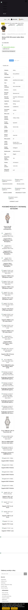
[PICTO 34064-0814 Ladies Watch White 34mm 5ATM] (7, 361)
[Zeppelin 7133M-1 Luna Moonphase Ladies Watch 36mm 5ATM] (7, 283)
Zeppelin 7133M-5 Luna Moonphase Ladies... (8, 276)
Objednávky (3, 579)
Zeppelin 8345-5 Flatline (7, 474)
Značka (5, 4)
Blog (4, 13)
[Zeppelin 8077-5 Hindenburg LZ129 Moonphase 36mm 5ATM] (7, 235)
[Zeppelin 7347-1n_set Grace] (7, 503)
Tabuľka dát (5, 65)
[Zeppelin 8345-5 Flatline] (7, 471)
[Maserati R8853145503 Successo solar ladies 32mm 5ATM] (7, 437)
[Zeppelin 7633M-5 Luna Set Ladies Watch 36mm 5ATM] (7, 315)
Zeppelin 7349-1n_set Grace (7, 516)
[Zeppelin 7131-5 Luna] (7, 521)
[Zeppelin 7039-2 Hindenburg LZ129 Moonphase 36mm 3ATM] (7, 259)
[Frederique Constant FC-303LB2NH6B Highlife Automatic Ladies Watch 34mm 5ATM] (7, 396)
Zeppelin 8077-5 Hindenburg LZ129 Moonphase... (7, 240)
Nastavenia (6, 608)
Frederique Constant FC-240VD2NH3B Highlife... (7, 389)
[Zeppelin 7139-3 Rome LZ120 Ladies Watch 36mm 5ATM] (7, 305)
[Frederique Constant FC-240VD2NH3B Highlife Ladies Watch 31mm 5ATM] (7, 384)
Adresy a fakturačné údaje (6, 584)
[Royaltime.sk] (4, 2)
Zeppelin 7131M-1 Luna (8, 531)
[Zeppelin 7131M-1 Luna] (7, 528)
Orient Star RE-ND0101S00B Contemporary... (7, 228)
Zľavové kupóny (4, 588)
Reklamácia (4, 599)
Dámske (5, 6)
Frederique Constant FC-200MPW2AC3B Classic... (7, 412)
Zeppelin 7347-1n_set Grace (7, 506)
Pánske (5, 8)
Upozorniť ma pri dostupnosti (8, 51)
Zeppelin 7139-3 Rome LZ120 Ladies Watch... (7, 309)
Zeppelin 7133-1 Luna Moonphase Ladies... (7, 298)
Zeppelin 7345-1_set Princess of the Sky (7, 497)
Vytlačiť (17, 60)
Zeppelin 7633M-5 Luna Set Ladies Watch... (8, 320)
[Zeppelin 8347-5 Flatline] (7, 485)
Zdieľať (11, 60)
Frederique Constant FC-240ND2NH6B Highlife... (7, 378)
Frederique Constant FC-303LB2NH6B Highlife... (7, 401)
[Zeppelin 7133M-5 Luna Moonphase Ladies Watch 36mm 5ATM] (7, 272)
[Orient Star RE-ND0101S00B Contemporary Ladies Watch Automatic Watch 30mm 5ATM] (7, 218)
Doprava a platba (5, 597)
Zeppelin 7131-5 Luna (7, 524)
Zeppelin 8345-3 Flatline (7, 467)
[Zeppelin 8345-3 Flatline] (7, 465)
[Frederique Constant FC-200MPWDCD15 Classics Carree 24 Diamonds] (7, 448)
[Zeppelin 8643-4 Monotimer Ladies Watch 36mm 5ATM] (7, 337)
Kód (3, 42)
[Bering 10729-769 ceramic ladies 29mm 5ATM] (4, 28)
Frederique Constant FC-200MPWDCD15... (7, 453)
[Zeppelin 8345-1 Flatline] (7, 458)
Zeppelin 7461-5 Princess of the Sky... (7, 354)
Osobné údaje (4, 586)
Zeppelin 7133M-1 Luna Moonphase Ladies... (8, 287)
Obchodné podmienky (6, 596)
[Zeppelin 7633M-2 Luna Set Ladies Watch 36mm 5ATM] (7, 326)
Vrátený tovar (4, 581)
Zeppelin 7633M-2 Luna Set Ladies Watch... (8, 331)
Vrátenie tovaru (5, 601)
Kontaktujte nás (5, 594)
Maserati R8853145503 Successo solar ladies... (7, 442)
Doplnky (5, 11)
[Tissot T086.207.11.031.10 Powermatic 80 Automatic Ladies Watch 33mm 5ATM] (7, 422)
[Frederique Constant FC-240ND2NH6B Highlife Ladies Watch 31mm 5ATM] (7, 373)
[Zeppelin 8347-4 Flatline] (7, 478)
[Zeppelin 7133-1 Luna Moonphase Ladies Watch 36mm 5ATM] (7, 294)
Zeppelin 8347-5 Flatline (7, 488)
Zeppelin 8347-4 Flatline (7, 481)
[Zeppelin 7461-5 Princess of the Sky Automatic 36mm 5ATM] (7, 350)
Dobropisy (3, 582)
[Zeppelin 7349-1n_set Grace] (7, 512)
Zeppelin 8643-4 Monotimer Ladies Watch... (7, 343)
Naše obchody (5, 592)
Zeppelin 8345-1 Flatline (7, 461)
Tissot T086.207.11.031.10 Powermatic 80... (7, 431)
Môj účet (3, 577)
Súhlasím (14, 608)
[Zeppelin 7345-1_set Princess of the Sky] (7, 493)
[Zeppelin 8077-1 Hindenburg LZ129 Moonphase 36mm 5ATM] (7, 247)
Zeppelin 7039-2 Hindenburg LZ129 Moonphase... (7, 265)
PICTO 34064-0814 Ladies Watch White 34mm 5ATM (7, 366)
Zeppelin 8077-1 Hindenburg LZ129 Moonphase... (7, 252)
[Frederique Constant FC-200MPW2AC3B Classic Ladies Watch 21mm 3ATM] (7, 407)
